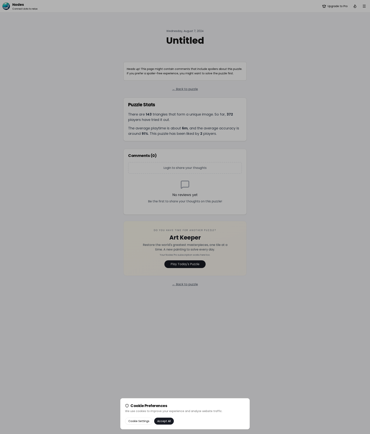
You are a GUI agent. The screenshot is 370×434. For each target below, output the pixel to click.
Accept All (164, 421)
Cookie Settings (138, 421)
